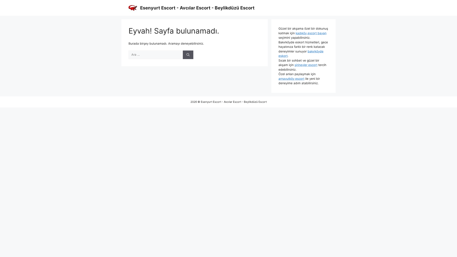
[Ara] (188, 55)
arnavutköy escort (291, 78)
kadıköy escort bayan (311, 33)
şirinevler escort (306, 65)
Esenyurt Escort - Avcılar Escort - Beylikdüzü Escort (197, 8)
